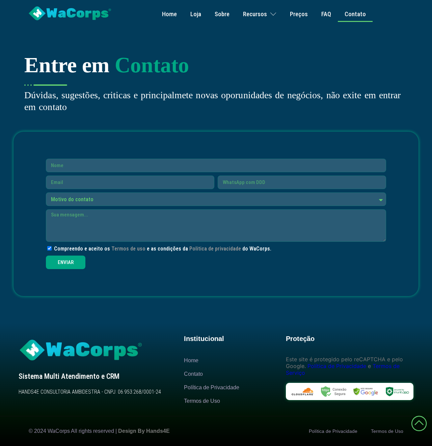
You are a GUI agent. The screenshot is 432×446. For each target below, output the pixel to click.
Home (169, 14)
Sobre (222, 14)
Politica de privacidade (215, 248)
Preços (299, 14)
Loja (195, 14)
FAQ (326, 14)
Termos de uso (128, 248)
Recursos (255, 14)
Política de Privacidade (336, 366)
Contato (355, 14)
